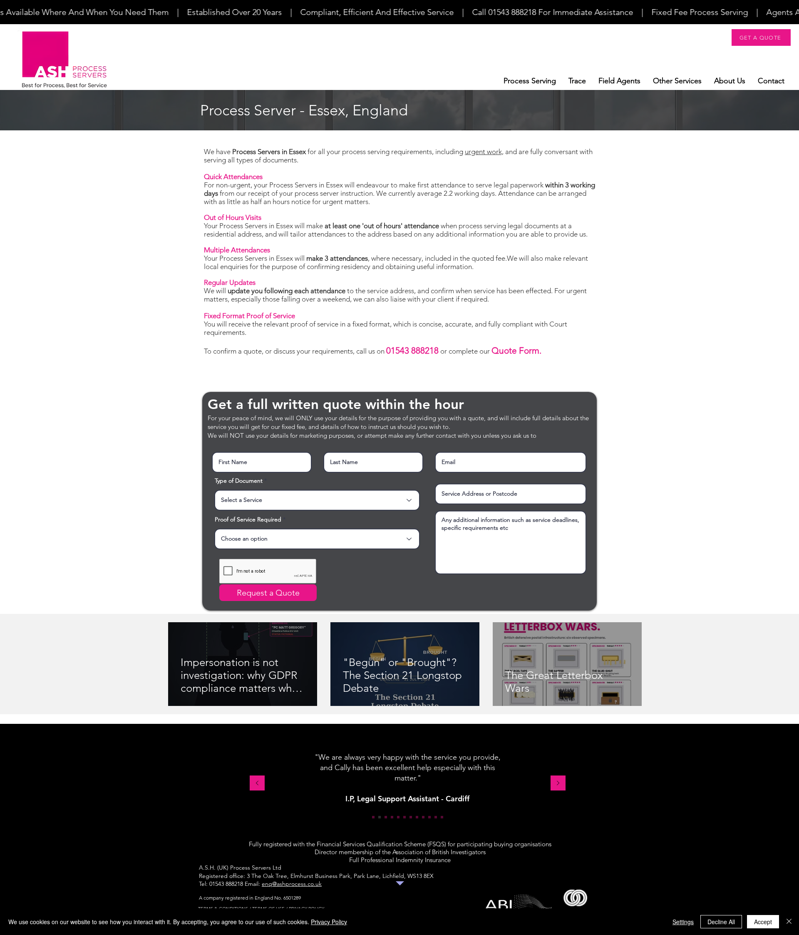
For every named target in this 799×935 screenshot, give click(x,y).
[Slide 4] (392, 817)
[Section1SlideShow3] (386, 817)
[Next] (558, 783)
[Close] (789, 921)
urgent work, (484, 151)
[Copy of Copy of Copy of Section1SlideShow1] (442, 817)
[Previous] (257, 783)
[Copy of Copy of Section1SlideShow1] (429, 817)
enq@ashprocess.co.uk (292, 884)
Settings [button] (683, 922)
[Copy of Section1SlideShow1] (417, 817)
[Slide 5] (398, 817)
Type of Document (239, 481)
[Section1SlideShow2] (379, 817)
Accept (763, 922)
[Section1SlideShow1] (373, 817)
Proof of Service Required (248, 519)
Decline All (721, 922)
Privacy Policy (329, 922)
